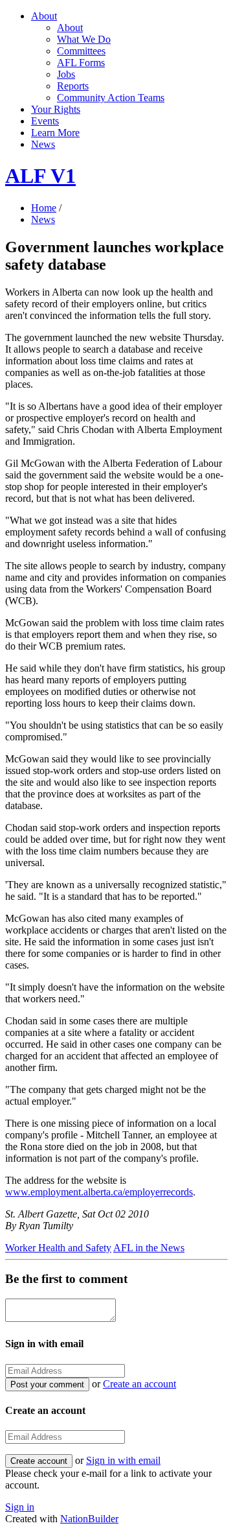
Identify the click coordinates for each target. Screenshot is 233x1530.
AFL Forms (81, 62)
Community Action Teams (110, 97)
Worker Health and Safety (58, 1247)
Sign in (19, 1506)
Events (45, 120)
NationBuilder (89, 1518)
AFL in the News (148, 1247)
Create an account (139, 1383)
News (43, 144)
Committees (81, 50)
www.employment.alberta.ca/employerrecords (99, 1191)
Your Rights (55, 109)
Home (43, 207)
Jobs (66, 74)
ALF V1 (40, 175)
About (44, 15)
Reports (73, 85)
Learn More (55, 132)
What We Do (84, 39)
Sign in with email (123, 1460)
